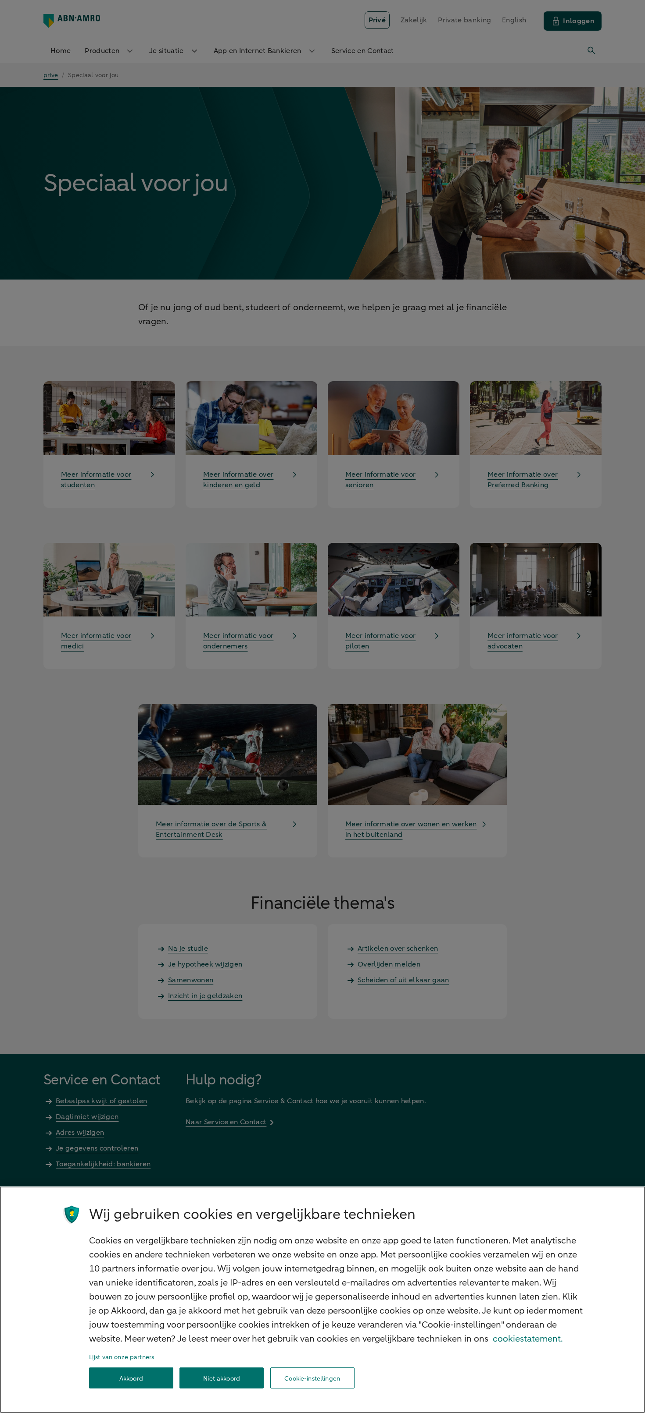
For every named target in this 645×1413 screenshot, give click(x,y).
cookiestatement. (528, 1339)
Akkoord (131, 1378)
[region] (322, 1299)
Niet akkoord (221, 1378)
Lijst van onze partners (121, 1357)
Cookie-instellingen (312, 1378)
